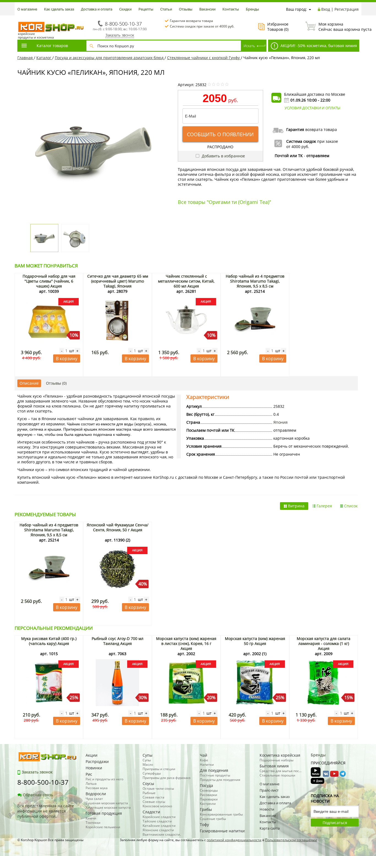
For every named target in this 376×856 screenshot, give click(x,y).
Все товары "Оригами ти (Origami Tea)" (224, 202)
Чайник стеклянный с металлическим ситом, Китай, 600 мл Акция (186, 281)
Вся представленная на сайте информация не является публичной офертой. (45, 811)
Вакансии (207, 9)
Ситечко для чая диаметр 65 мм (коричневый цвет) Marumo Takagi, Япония (117, 281)
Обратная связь (38, 794)
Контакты (230, 9)
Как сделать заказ (59, 9)
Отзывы (185, 9)
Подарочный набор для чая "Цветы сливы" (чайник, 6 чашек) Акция (49, 281)
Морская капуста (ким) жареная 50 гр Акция (255, 641)
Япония (280, 422)
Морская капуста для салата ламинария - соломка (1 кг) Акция (323, 643)
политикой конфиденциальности (234, 840)
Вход (325, 9)
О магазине (27, 9)
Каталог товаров (52, 45)
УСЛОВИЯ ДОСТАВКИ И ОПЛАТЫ (312, 107)
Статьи (166, 9)
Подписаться (335, 822)
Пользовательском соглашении (291, 840)
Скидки (125, 9)
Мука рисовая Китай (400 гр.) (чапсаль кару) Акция (49, 641)
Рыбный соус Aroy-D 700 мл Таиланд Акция (117, 641)
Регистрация (346, 9)
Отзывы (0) (56, 383)
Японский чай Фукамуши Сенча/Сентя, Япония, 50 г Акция (117, 527)
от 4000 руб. (297, 146)
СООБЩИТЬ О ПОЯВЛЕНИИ (220, 134)
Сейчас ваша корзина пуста (338, 26)
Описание (29, 383)
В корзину (66, 358)
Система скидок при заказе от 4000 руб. (202, 26)
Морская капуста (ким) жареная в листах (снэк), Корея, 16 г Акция (186, 643)
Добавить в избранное (223, 155)
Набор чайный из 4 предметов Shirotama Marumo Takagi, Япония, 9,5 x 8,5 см (255, 281)
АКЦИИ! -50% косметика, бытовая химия (318, 45)
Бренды (252, 9)
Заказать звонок (119, 35)
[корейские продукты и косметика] (20, 18)
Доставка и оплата (96, 9)
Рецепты (145, 9)
